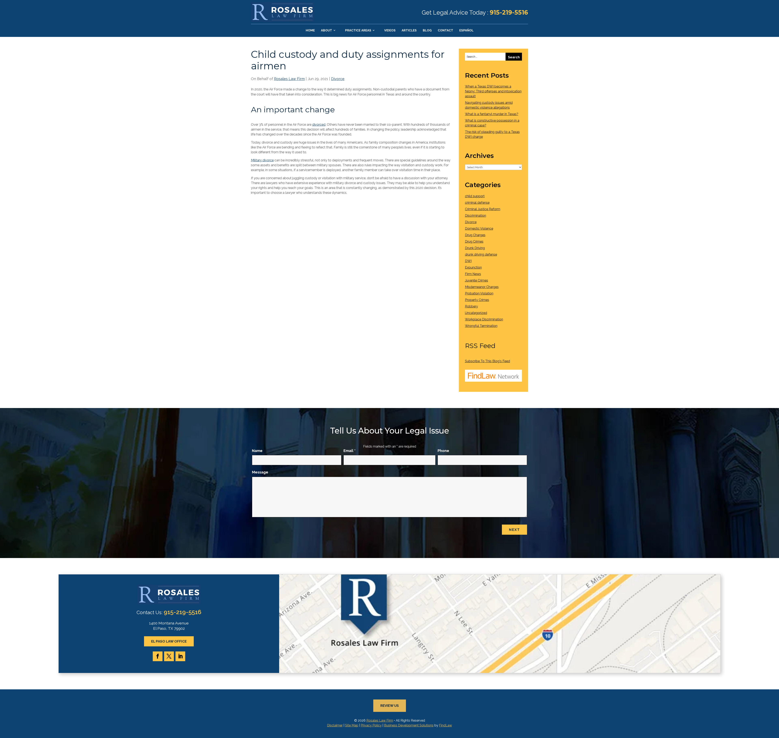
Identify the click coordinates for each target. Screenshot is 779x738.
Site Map (351, 725)
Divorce (337, 79)
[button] (775, 709)
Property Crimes (477, 300)
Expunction (473, 267)
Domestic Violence (479, 228)
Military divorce (262, 160)
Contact (445, 30)
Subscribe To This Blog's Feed (487, 361)
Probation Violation (479, 293)
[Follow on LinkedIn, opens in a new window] (180, 656)
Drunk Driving (475, 248)
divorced (318, 124)
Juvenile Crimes (476, 280)
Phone (443, 451)
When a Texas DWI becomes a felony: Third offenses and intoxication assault (493, 91)
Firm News (473, 274)
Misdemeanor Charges (482, 287)
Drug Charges (475, 235)
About (326, 30)
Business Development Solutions (409, 725)
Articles (409, 30)
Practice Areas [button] (358, 30)
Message (260, 472)
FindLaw (445, 725)
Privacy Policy (371, 725)
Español (466, 30)
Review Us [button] (389, 706)
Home (310, 30)
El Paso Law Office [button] (169, 641)
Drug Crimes (474, 241)
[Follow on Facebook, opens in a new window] (157, 656)
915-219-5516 (509, 12)
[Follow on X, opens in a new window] (169, 656)
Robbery (471, 306)
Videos (390, 30)
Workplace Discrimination (484, 319)
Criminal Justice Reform (482, 209)
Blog (427, 30)
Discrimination (475, 215)
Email (349, 451)
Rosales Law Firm (289, 79)
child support (475, 196)
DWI (468, 261)
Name (257, 451)
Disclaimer (335, 725)
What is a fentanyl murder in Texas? (491, 114)
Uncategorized (476, 313)
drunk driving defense (481, 254)
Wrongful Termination (481, 326)
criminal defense (477, 203)
